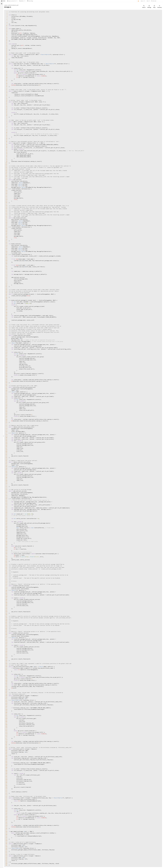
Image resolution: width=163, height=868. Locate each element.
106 (6, 172)
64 (6, 108)
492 (6, 761)
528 (6, 816)
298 (6, 465)
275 (6, 430)
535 (6, 826)
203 (6, 320)
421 (6, 652)
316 (6, 492)
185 (6, 292)
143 (6, 228)
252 (6, 395)
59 (6, 100)
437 (6, 677)
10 (6, 25)
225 (6, 353)
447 (6, 692)
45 (6, 79)
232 (6, 364)
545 (6, 842)
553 (6, 854)
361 (6, 561)
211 (6, 332)
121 (6, 195)
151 (6, 240)
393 (6, 610)
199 (6, 314)
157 (6, 250)
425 (6, 659)
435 (6, 674)
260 (6, 407)
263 (6, 411)
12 (6, 28)
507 (6, 784)
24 (6, 47)
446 (6, 691)
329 (6, 512)
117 (6, 188)
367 (6, 570)
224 (6, 352)
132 (6, 211)
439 (6, 680)
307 (6, 478)
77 (6, 127)
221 (6, 347)
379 (6, 588)
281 (6, 439)
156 (6, 248)
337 (6, 524)
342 (6, 532)
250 (6, 391)
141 (6, 225)
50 (6, 86)
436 (6, 675)
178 (6, 282)
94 (6, 153)
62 (6, 105)
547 (6, 845)
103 (6, 167)
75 (6, 124)
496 (6, 767)
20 (6, 40)
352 (6, 547)
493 (6, 762)
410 (6, 636)
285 (6, 445)
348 (6, 541)
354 (6, 550)
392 (6, 608)
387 (6, 601)
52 (6, 89)
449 (6, 695)
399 (6, 619)
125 (6, 201)
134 (6, 214)
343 (6, 533)
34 (6, 62)
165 (6, 262)
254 (6, 398)
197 (6, 311)
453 (6, 701)
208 (6, 327)
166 (6, 263)
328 (6, 511)
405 (6, 628)
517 (6, 799)
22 (6, 43)
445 (6, 689)
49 (6, 85)
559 (6, 863)
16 (6, 34)
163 (6, 259)
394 (6, 611)
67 (6, 112)
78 (6, 129)
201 (6, 317)
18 (6, 37)
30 (6, 56)
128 (6, 205)
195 (6, 308)
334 (6, 520)
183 (6, 289)
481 (6, 744)
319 (6, 497)
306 (6, 477)
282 (6, 440)
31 (6, 57)
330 (6, 514)
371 (6, 576)
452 (6, 700)
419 (6, 649)
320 (6, 498)
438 (6, 678)
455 (6, 704)
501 (6, 775)
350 (6, 544)
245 (6, 384)
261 (6, 408)
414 (6, 642)
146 (6, 233)
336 (6, 523)
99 (6, 161)
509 (6, 787)
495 (6, 765)
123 (6, 198)
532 (6, 822)
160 (6, 254)
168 (6, 266)
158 (6, 251)
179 (6, 283)
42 (6, 74)
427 (6, 662)
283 (6, 442)
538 (6, 831)
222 (6, 349)
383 (6, 594)
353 (6, 549)
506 (6, 782)
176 (6, 279)
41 (6, 72)
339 (6, 527)
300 (6, 468)
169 (6, 268)
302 (6, 471)
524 (6, 810)
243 (6, 381)
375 (6, 582)
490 (6, 758)
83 (6, 137)
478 (6, 739)
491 (6, 759)
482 (6, 746)
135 (6, 216)
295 (6, 460)
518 (6, 801)
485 (6, 750)
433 (6, 671)
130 (6, 208)
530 (6, 819)
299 (6, 466)
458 (6, 709)
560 (6, 865)
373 (6, 579)
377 (6, 585)
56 (6, 95)
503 (6, 778)
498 (6, 770)
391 (6, 607)
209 (6, 329)
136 (6, 217)
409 (6, 634)
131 (6, 210)
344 (6, 535)
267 (6, 417)
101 (6, 164)
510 (6, 788)
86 (6, 141)
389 (6, 604)
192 (6, 303)
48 (6, 83)
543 (6, 839)
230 (6, 361)
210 (6, 330)
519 (6, 802)
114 (6, 184)
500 (6, 773)
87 (6, 143)
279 (6, 436)
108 (6, 175)
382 (6, 593)
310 (6, 483)
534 (6, 825)
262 (6, 410)
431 (6, 668)
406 (6, 630)
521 (6, 805)
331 (6, 515)
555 (6, 857)
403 (6, 625)
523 (6, 808)
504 (6, 779)
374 (6, 581)
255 (6, 399)
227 (6, 356)
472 (6, 730)
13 (6, 30)
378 (6, 587)
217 (6, 341)
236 (6, 370)
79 (6, 130)
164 (6, 260)
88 (6, 144)
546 (6, 843)
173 (6, 274)
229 (6, 359)
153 (6, 243)
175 (6, 277)
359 (6, 558)
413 (6, 640)
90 (6, 147)
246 (6, 385)
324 (6, 504)
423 (6, 656)
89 (6, 146)
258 (6, 404)
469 (6, 726)
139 (6, 222)
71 (6, 118)
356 (6, 553)
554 (6, 855)
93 (6, 152)
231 (6, 362)
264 (6, 413)
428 (6, 663)
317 (6, 494)
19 (6, 39)
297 (6, 463)
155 (6, 246)
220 (6, 346)
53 (6, 91)
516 (6, 797)
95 (6, 155)
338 (6, 526)
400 (6, 620)
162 (6, 257)
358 (6, 556)
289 (6, 451)
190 (6, 300)
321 (6, 500)
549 (6, 848)
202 (6, 318)
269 (6, 420)
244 (6, 382)
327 (6, 509)
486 (6, 752)
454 (6, 703)
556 (6, 859)
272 (6, 425)
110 (6, 178)
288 (6, 449)
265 (6, 414)
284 (6, 443)
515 (6, 796)
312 (6, 486)
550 (6, 849)
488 (6, 755)
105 (6, 170)
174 (6, 275)
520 (6, 804)
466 (6, 721)
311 (6, 485)
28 (6, 53)
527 (6, 814)
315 (6, 491)
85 (6, 140)
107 (6, 173)
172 (6, 272)
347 (6, 540)
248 (6, 388)
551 (6, 851)
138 (6, 221)
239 (6, 375)
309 (6, 482)
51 (6, 88)
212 (6, 333)
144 (6, 230)
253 (6, 396)
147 (6, 234)
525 (6, 811)
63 (6, 106)
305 (6, 475)
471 (6, 729)
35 (6, 63)
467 (6, 723)
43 (6, 76)
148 (6, 236)
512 (6, 791)
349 (6, 543)
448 (6, 694)
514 (6, 794)
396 (6, 614)
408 (6, 633)
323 (6, 503)
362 (6, 562)
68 (6, 114)
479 (6, 741)
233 (6, 366)
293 (6, 457)
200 (6, 315)
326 (6, 507)
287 (6, 448)
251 (6, 393)
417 (6, 646)
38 (6, 68)
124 (6, 199)
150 (6, 239)
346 (6, 538)
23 (6, 45)
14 (6, 31)
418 (6, 648)
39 (6, 69)
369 (6, 573)
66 (6, 111)
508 (6, 785)
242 (6, 379)
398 (6, 617)
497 (6, 768)
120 (6, 193)
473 (6, 732)
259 (6, 405)
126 (6, 202)
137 (6, 219)
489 (6, 756)
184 (6, 291)
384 (6, 596)
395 (6, 613)
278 (6, 434)
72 (6, 120)
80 (6, 132)
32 (6, 59)
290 (6, 453)
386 (6, 599)
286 (6, 446)
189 (6, 298)
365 (6, 567)
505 (6, 781)
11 (6, 27)
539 (6, 833)
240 (6, 376)
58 (6, 98)
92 (6, 150)
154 (6, 245)
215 (6, 338)
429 (6, 665)
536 (6, 828)
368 (6, 572)
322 (6, 501)
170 (6, 269)
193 (6, 304)
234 (6, 367)
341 (6, 530)
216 (6, 340)
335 (6, 521)
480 (6, 743)
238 (6, 373)
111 (6, 179)
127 (6, 204)
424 (6, 657)
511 (6, 790)
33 (6, 60)
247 (6, 387)
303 (6, 472)
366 (6, 569)
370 (6, 575)
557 (6, 860)
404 (6, 627)
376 (6, 584)
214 (6, 337)
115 (6, 185)
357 (6, 555)
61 (6, 103)
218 (6, 343)
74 (6, 123)
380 (6, 590)
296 (6, 462)
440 (6, 681)
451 (6, 698)
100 (6, 163)
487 (6, 753)
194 (6, 306)
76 (6, 126)
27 (6, 51)
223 (6, 350)
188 (6, 297)
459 (6, 710)
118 (6, 190)
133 (6, 213)
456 (6, 706)
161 (6, 256)
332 (6, 517)
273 (6, 427)
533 (6, 823)
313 (6, 488)
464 (6, 718)
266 (6, 416)
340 (6, 529)
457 (6, 707)
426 (6, 660)
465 (6, 720)
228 (6, 358)
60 (6, 101)
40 (6, 71)
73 (6, 121)
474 (6, 733)
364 (6, 565)
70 (6, 117)
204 (6, 321)
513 (6, 793)
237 (6, 372)
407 (6, 631)
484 (6, 749)
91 (6, 149)
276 (6, 431)
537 (6, 830)
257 (6, 402)
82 (6, 135)
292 (6, 456)
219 (6, 344)
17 (6, 36)
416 (6, 645)
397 (6, 616)
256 (6, 401)
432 (6, 669)
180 (6, 285)
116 (6, 187)
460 (6, 712)
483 (6, 747)
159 (6, 253)
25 (6, 48)
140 (6, 224)
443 (6, 686)
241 (6, 378)
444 (6, 688)
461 (6, 714)
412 (6, 639)
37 (6, 66)
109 (6, 176)
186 (6, 294)
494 (6, 764)
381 (6, 591)
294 (6, 459)
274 (6, 428)
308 (6, 480)
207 (6, 326)
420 (6, 651)
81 (6, 134)
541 (6, 836)
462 (6, 715)
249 (6, 390)
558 (6, 862)
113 (6, 182)
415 (6, 643)
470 (6, 727)
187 (6, 295)
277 (6, 433)
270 (6, 422)
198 (6, 312)
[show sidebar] (2, 4)
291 (6, 454)
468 (6, 724)
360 (6, 559)
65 (6, 109)
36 (6, 65)
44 (6, 77)
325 (6, 506)
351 (6, 546)
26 (6, 50)
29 (6, 54)
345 (6, 536)
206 (6, 324)
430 (6, 666)
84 (6, 138)
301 (6, 469)
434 (6, 672)
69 (6, 115)
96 (6, 156)
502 (6, 776)
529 (6, 817)
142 (6, 227)
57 (6, 97)
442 (6, 685)
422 (6, 654)
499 (6, 772)
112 (6, 181)
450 (6, 697)
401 (6, 622)
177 (6, 280)
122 (6, 196)
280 (6, 437)
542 (6, 837)
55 (6, 94)
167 (6, 265)
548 (6, 846)
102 (6, 166)
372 (6, 578)
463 (6, 717)
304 (6, 474)
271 (6, 424)
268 (6, 419)
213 (6, 335)
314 (6, 489)
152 (6, 242)
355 (6, 552)
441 (6, 683)
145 (6, 231)
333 (6, 518)
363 (6, 564)
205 (6, 323)
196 (6, 309)
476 (6, 736)
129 (6, 207)
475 (6, 735)
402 (6, 623)
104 (6, 169)
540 (6, 834)
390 (6, 605)
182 (6, 288)
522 (6, 807)
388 (6, 602)
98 (6, 159)
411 (6, 637)
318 (6, 495)
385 (6, 598)
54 (6, 92)
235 (6, 369)
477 (6, 738)
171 (6, 271)
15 (6, 33)
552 (6, 852)
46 (6, 80)
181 (6, 286)
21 (6, 42)
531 (6, 820)
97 (6, 158)
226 (6, 355)
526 (6, 813)
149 (6, 237)
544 (6, 840)
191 (6, 301)
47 (6, 82)
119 (6, 192)
